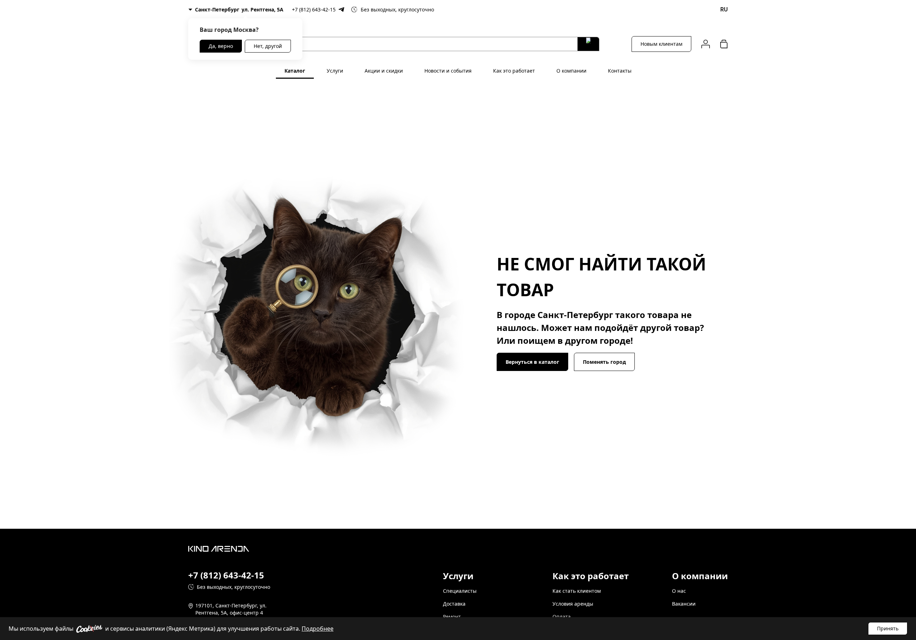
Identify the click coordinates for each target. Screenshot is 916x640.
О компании (571, 70)
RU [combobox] (724, 9)
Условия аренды (572, 603)
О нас (679, 590)
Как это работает (514, 70)
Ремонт (452, 616)
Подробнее (317, 628)
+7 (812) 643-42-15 (314, 9)
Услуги (335, 70)
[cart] (724, 44)
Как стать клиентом (576, 590)
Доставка (454, 603)
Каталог (294, 70)
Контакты (620, 70)
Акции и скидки (384, 70)
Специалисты (460, 590)
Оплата (561, 616)
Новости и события (448, 70)
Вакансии (684, 603)
